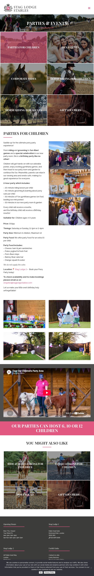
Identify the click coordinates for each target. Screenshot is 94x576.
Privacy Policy (49, 572)
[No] (91, 568)
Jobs (57, 555)
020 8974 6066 (55, 537)
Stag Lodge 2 (21, 269)
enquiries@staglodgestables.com (17, 283)
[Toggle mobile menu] (89, 8)
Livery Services (54, 557)
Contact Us (52, 555)
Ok (41, 572)
